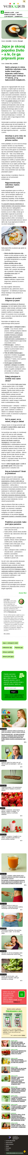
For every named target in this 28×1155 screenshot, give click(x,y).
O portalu (10, 1140)
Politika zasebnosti (9, 1144)
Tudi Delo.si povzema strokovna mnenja (13, 495)
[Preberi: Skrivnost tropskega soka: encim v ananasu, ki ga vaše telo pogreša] (5, 1065)
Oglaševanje (8, 1148)
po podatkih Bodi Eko (12, 257)
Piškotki (7, 1146)
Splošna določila (9, 1142)
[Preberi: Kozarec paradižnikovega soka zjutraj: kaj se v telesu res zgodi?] (5, 1056)
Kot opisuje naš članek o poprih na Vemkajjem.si (13, 440)
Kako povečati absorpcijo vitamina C (12, 567)
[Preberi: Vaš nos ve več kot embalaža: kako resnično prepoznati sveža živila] (12, 936)
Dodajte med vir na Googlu (14, 1153)
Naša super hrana (20, 384)
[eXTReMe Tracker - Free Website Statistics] (9, 1138)
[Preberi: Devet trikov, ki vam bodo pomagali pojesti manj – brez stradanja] (5, 1074)
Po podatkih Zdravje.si (12, 101)
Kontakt (7, 1149)
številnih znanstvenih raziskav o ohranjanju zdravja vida (13, 516)
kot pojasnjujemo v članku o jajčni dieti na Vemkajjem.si (12, 481)
